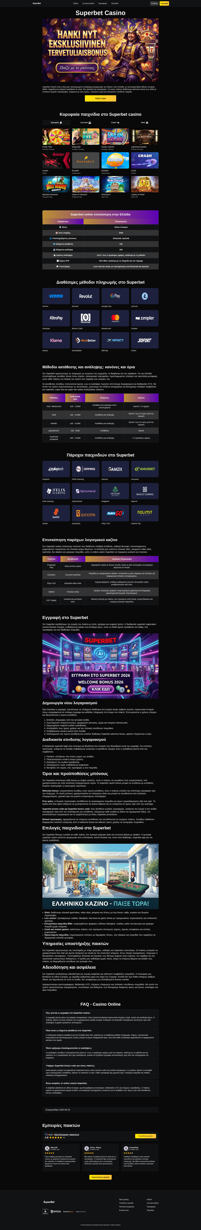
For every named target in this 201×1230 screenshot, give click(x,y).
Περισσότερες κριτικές (100, 1177)
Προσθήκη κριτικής (146, 1136)
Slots (143, 122)
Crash (113, 122)
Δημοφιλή (55, 122)
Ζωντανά (84, 122)
